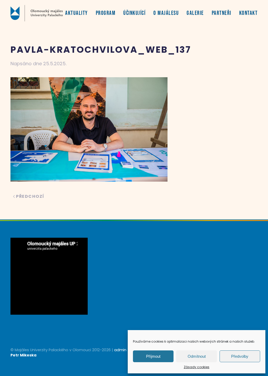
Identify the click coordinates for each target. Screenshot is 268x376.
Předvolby (239, 356)
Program (106, 13)
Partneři (221, 13)
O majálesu (166, 13)
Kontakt (248, 13)
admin (120, 350)
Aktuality (76, 13)
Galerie (195, 13)
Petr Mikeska (23, 355)
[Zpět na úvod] (36, 13)
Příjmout (153, 356)
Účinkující (134, 13)
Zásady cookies (196, 367)
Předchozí (30, 196)
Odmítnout (197, 356)
